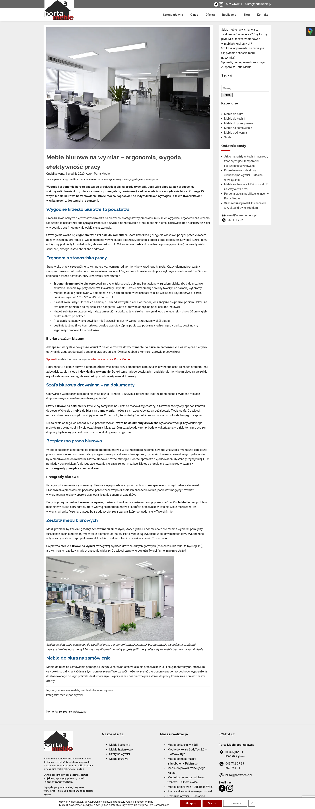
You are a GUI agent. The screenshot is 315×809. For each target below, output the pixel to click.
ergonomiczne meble (65, 690)
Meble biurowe (118, 759)
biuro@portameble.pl (258, 4)
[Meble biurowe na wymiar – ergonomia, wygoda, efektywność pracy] (128, 146)
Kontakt (262, 14)
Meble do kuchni (234, 118)
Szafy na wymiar (119, 754)
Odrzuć (212, 803)
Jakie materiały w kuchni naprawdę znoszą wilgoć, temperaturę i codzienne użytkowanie (246, 161)
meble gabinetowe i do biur (70, 769)
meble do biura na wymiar (97, 690)
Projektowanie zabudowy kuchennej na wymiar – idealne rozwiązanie (243, 175)
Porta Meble (102, 173)
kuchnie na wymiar (66, 765)
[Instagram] (221, 4)
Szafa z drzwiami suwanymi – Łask (190, 791)
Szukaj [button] (227, 95)
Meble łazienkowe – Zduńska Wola (190, 787)
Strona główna (173, 14)
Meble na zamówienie (238, 128)
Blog (247, 14)
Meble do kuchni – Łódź (183, 744)
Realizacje (229, 14)
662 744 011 (234, 4)
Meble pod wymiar (71, 695)
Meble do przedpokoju (238, 123)
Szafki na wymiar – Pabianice (186, 796)
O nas (194, 14)
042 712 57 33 (234, 763)
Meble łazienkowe (121, 749)
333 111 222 (235, 220)
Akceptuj (190, 803)
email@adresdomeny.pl (241, 215)
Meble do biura (233, 114)
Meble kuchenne (119, 744)
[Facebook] (216, 4)
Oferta (210, 14)
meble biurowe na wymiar (74, 359)
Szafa (228, 137)
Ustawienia (235, 803)
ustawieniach (161, 805)
